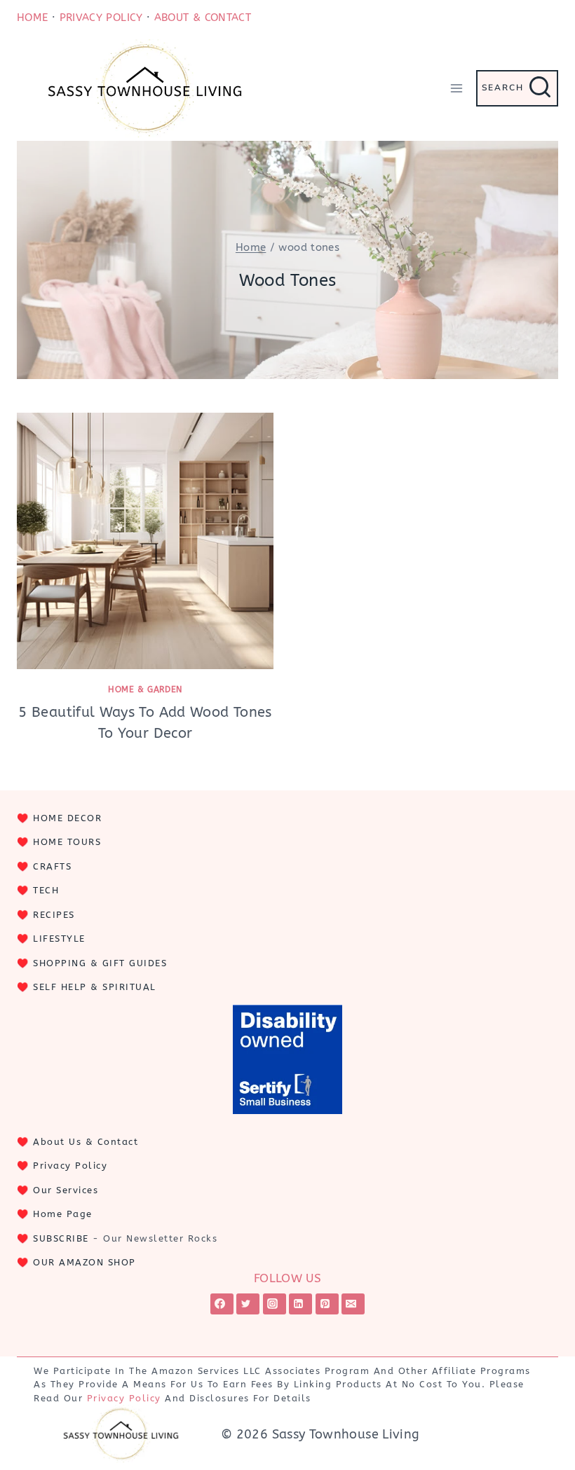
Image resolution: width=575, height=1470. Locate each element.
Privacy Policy (70, 1165)
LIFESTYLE (59, 938)
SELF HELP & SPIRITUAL (94, 987)
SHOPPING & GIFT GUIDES (100, 963)
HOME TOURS (67, 842)
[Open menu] (456, 88)
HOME (32, 17)
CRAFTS (52, 866)
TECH (46, 890)
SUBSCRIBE (61, 1238)
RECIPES (54, 914)
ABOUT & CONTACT (202, 17)
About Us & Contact (85, 1141)
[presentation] (145, 541)
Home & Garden (145, 689)
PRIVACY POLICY (101, 17)
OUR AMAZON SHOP (84, 1262)
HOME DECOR (67, 818)
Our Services (65, 1190)
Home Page (63, 1214)
